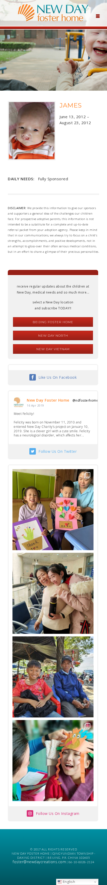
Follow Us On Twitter (57, 451)
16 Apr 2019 (35, 405)
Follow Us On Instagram (57, 813)
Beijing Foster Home (53, 322)
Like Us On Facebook (57, 377)
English (68, 881)
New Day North (53, 335)
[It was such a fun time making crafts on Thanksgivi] (52, 760)
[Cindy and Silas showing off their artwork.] (52, 509)
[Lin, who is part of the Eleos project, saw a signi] (52, 593)
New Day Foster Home (48, 400)
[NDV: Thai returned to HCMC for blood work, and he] (52, 676)
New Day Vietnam (53, 349)
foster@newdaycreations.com (39, 861)
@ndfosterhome (85, 400)
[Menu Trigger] (98, 15)
